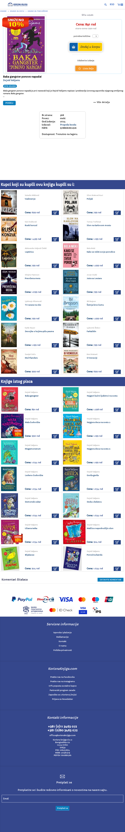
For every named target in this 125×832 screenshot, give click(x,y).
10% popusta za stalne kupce (63, 686)
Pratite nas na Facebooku (62, 677)
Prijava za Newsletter (62, 699)
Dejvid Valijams (11, 80)
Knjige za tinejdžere (38, 11)
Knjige (3, 11)
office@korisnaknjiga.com (62, 735)
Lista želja (88, 68)
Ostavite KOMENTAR (110, 580)
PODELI (9, 103)
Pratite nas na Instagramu (62, 681)
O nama (62, 645)
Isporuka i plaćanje (62, 632)
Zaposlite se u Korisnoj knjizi (62, 694)
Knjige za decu (17, 11)
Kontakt (62, 641)
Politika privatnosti (62, 650)
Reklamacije (62, 637)
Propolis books (68, 124)
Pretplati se (62, 808)
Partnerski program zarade (62, 690)
